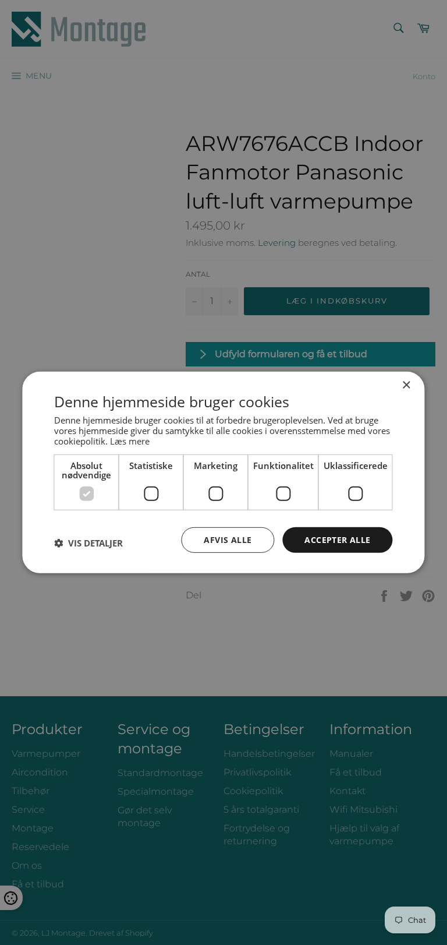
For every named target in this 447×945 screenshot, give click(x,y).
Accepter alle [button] (337, 539)
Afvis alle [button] (227, 539)
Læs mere (130, 440)
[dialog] (223, 472)
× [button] (406, 385)
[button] (88, 543)
